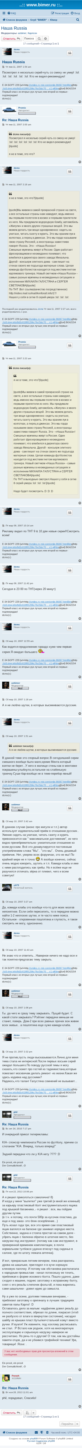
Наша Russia (14, 28)
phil (15, 1112)
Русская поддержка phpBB (41, 1441)
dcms (17, 49)
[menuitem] (11, 13)
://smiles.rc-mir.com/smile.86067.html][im (49, 85)
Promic (22, 108)
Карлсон (32, 33)
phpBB (33, 1438)
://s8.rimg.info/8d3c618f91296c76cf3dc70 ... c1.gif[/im (30, 88)
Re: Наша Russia (15, 120)
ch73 (16, 885)
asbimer (22, 33)
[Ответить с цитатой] (70, 53)
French (15, 1376)
